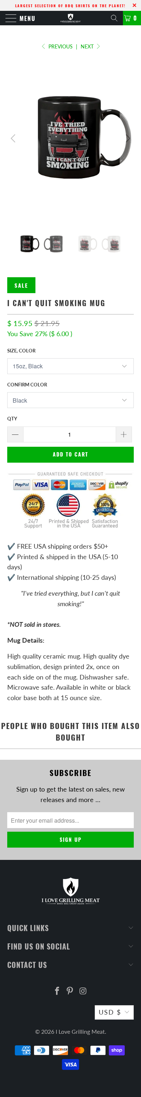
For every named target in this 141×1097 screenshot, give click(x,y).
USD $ (110, 1012)
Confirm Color (27, 384)
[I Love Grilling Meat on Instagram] (83, 991)
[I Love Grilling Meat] (70, 18)
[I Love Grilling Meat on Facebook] (57, 991)
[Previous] (14, 138)
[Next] (127, 138)
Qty (12, 418)
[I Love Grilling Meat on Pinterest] (70, 991)
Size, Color (21, 350)
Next (88, 46)
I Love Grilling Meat (80, 1031)
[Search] (114, 18)
